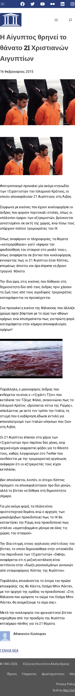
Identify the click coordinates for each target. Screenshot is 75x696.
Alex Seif (69, 690)
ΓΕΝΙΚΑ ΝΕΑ (9, 651)
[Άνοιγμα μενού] (2, 4)
